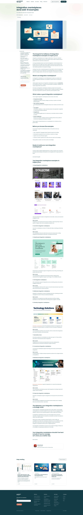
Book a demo (63, 1)
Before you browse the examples (24, 61)
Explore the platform (55, 1)
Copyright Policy (48, 510)
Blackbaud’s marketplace (37, 384)
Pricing (41, 1)
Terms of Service (42, 510)
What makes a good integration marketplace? (24, 59)
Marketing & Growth (47, 503)
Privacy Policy (37, 510)
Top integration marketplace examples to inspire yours (25, 65)
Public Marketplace (37, 497)
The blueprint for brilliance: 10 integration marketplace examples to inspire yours (25, 53)
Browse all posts (63, 459)
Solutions (32, 1)
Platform (28, 1)
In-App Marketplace (37, 499)
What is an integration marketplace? (24, 56)
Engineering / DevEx (47, 501)
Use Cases (37, 1)
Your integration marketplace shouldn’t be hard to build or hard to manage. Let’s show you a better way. (25, 72)
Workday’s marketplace (37, 325)
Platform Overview (37, 496)
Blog (64, 500)
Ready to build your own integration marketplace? (24, 63)
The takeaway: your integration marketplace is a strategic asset (25, 68)
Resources (45, 1)
